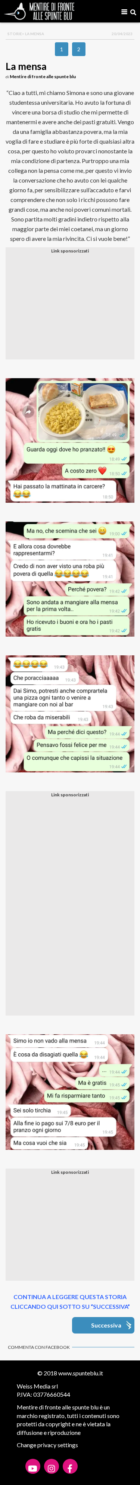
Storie (14, 33)
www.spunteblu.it (80, 1373)
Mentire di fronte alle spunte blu (43, 76)
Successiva (106, 1325)
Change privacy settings (47, 1444)
